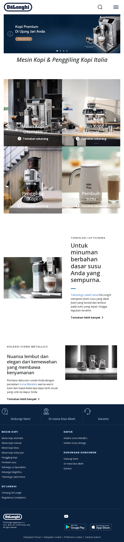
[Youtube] (66, 516)
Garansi (103, 419)
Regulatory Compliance (14, 497)
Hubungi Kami (20, 419)
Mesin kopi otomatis (12, 438)
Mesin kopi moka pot (13, 452)
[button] (100, 7)
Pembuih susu (9, 462)
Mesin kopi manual (11, 442)
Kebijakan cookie (52, 537)
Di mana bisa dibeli (62, 419)
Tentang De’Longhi (11, 492)
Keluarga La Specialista (14, 467)
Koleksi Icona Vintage (75, 442)
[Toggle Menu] (116, 7)
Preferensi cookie (73, 537)
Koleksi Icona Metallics (75, 438)
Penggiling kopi (9, 457)
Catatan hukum (93, 537)
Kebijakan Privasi (32, 537)
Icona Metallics (28, 384)
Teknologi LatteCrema (84, 295)
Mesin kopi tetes (10, 447)
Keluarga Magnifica (12, 472)
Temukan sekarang (35, 139)
